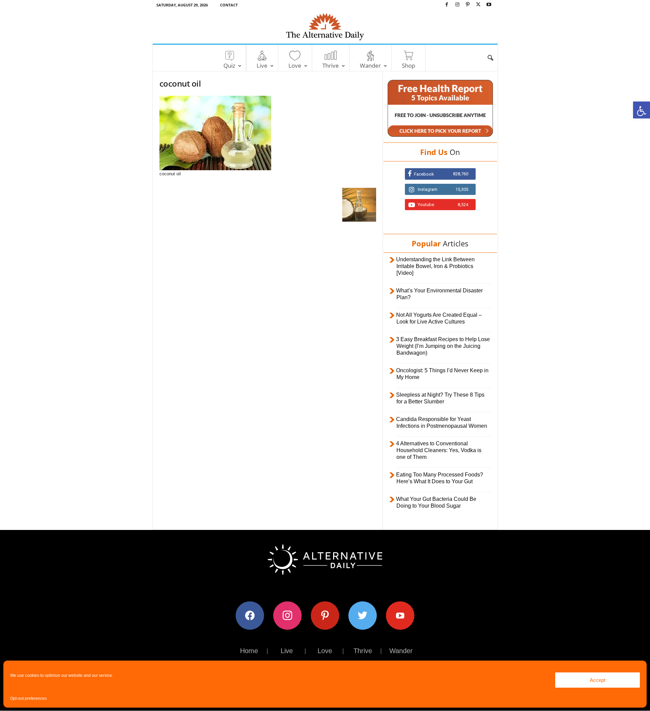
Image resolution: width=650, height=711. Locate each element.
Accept (597, 680)
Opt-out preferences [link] (28, 698)
